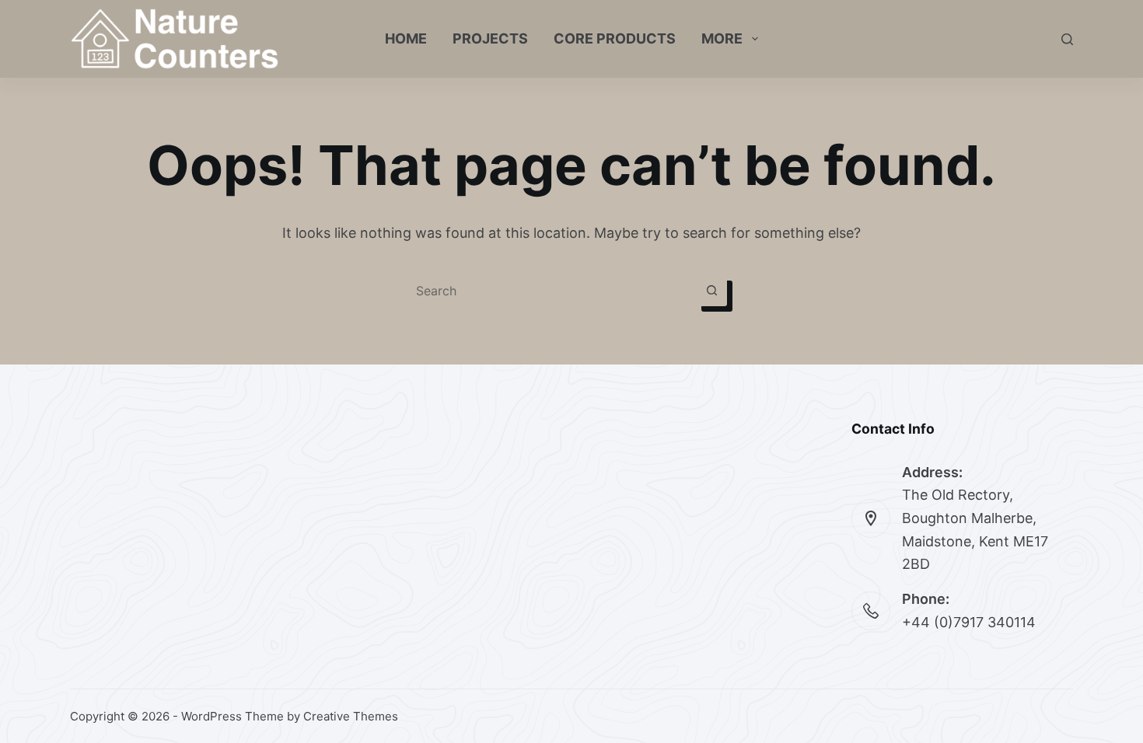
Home (406, 38)
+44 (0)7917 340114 (969, 622)
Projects (490, 38)
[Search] (1067, 39)
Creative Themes (350, 716)
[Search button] (711, 290)
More (722, 38)
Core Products (615, 38)
